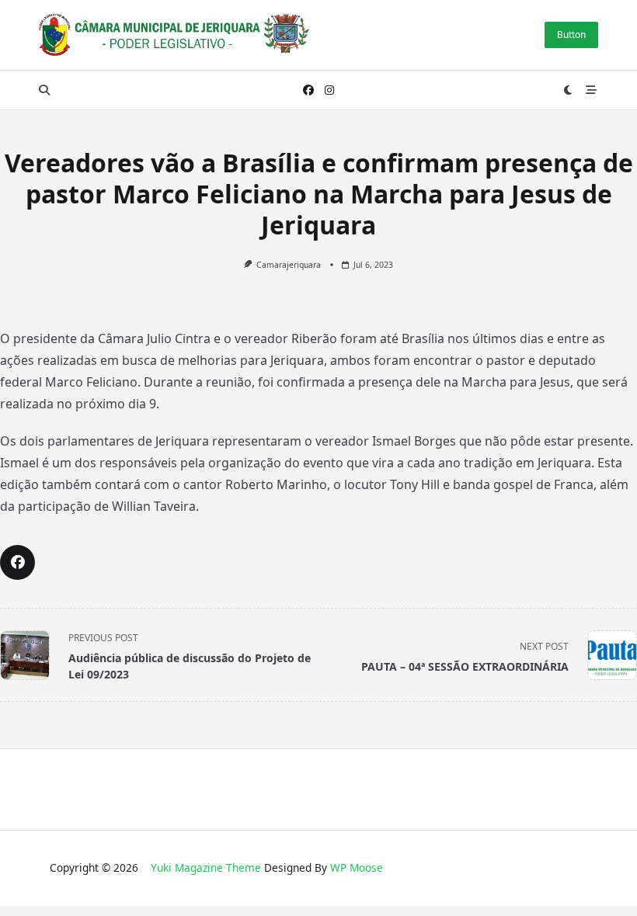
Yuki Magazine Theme (206, 867)
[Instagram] (329, 90)
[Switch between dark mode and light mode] (569, 90)
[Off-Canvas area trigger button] (592, 90)
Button (571, 34)
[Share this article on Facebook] (17, 562)
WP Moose (356, 867)
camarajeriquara (288, 264)
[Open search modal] (44, 90)
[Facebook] (308, 90)
